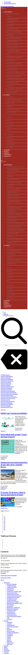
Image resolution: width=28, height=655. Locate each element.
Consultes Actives (12, 47)
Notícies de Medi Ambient (8, 391)
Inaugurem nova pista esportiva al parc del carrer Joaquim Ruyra (14, 464)
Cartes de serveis (12, 70)
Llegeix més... (18, 429)
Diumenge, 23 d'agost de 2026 (7, 6)
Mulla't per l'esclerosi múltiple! (14, 413)
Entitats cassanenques (14, 100)
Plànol (6, 151)
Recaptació (10, 35)
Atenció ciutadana (13, 44)
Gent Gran (10, 123)
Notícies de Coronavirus (7, 380)
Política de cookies (6, 577)
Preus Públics (11, 60)
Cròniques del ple (5, 375)
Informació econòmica (14, 76)
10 (4, 518)
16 (4, 526)
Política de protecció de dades (9, 575)
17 (4, 528)
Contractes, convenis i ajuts (16, 73)
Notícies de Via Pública (7, 404)
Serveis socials (11, 112)
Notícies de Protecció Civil (8, 398)
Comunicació (11, 22)
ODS (8, 54)
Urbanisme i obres (12, 41)
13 (4, 522)
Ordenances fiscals (13, 28)
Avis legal (3, 573)
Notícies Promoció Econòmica (9, 397)
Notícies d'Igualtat (6, 405)
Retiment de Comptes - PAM (15, 89)
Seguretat (10, 147)
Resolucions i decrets (13, 38)
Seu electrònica (12, 66)
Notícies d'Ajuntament (7, 376)
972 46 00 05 (7, 2)
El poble (7, 95)
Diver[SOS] (10, 134)
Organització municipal (14, 57)
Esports (9, 120)
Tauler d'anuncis (12, 92)
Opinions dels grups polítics (15, 79)
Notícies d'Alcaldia (6, 378)
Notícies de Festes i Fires (7, 386)
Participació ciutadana (14, 32)
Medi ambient (11, 144)
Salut (8, 130)
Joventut (10, 126)
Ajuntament (8, 12)
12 (4, 521)
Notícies (7, 150)
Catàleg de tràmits (13, 19)
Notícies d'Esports (6, 385)
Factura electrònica (13, 51)
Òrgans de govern (12, 82)
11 (4, 519)
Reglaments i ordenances (14, 63)
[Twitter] (26, 10)
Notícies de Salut (5, 400)
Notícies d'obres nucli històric (8, 392)
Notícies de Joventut (6, 389)
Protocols (10, 85)
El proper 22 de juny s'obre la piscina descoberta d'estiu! (13, 493)
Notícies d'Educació (6, 383)
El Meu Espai (10, 25)
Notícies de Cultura (6, 382)
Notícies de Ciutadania (7, 379)
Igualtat (9, 106)
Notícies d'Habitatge (6, 388)
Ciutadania (10, 96)
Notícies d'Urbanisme (6, 402)
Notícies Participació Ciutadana (9, 394)
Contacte (7, 156)
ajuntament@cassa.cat (10, 3)
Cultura (9, 117)
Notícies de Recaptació (7, 395)
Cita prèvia (7, 154)
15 (4, 525)
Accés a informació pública (13, 15)
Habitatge (10, 141)
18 (4, 529)
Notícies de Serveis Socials (8, 401)
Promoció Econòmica (13, 109)
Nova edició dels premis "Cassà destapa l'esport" (14, 435)
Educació (10, 137)
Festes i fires (10, 103)
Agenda (6, 153)
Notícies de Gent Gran (7, 407)
